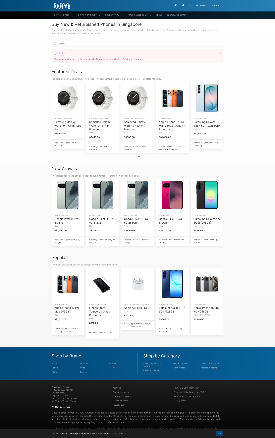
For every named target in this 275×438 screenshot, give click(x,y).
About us (117, 388)
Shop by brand (61, 15)
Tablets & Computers (210, 363)
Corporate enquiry (121, 392)
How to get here (62, 407)
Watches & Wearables (210, 368)
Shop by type (112, 15)
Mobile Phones (178, 368)
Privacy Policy (180, 400)
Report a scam (119, 405)
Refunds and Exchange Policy (187, 396)
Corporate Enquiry (177, 15)
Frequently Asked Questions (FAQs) (190, 392)
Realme (83, 372)
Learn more (118, 433)
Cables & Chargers (151, 370)
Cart (218, 5)
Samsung (113, 363)
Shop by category (87, 15)
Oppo (82, 368)
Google (55, 368)
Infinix (54, 372)
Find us (204, 5)
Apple (54, 363)
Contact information (122, 396)
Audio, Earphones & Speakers (152, 365)
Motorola (84, 363)
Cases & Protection (180, 363)
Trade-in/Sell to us (137, 15)
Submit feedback (120, 400)
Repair (159, 15)
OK (219, 433)
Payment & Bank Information (186, 388)
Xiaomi (112, 368)
